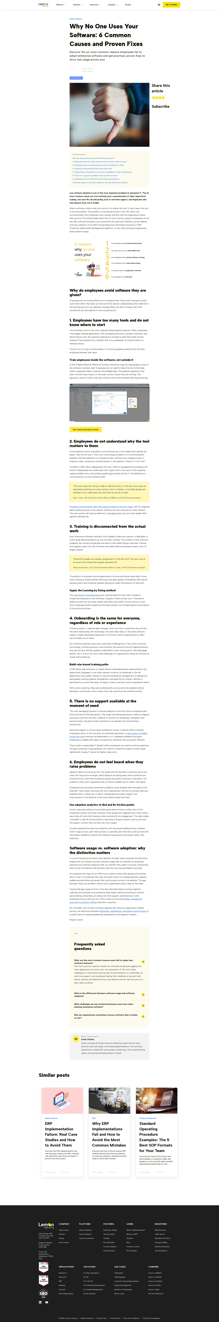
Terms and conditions (131, 1318)
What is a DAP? (132, 1234)
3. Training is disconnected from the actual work (92, 169)
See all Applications (66, 1294)
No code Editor (109, 1242)
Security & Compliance (151, 1318)
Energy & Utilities (161, 1242)
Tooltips (106, 1238)
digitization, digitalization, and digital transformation (123, 911)
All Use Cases (119, 1294)
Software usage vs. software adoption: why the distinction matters (100, 182)
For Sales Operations (91, 1273)
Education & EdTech (162, 1238)
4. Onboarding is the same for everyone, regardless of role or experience (102, 172)
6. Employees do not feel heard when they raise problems (96, 179)
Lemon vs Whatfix (155, 1277)
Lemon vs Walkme (155, 1273)
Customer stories (132, 1247)
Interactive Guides (110, 1230)
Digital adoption (76, 78)
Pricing (61, 1238)
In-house (62, 1290)
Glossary (129, 1238)
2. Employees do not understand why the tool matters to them (98, 165)
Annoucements (109, 1234)
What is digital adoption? (135, 1230)
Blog (128, 1242)
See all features (109, 1251)
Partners (62, 1234)
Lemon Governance (86, 1238)
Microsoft (62, 1277)
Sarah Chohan (87, 69)
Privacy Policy (102, 1318)
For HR (85, 1277)
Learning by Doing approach (87, 595)
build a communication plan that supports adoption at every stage (102, 507)
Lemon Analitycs (85, 1234)
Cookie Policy (115, 1318)
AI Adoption (118, 1273)
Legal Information (86, 1318)
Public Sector (160, 1234)
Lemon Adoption (85, 1230)
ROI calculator (131, 1251)
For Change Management (93, 1290)
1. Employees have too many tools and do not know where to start (99, 162)
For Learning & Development (94, 1285)
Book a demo (64, 1242)
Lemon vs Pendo (154, 1285)
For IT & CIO (88, 1281)
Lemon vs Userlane (155, 1281)
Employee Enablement (122, 1285)
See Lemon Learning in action (86, 429)
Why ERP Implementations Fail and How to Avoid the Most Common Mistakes (109, 1134)
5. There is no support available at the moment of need (95, 175)
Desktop (62, 1285)
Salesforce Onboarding (123, 1290)
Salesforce (63, 1273)
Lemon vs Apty (153, 1290)
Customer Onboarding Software (126, 1281)
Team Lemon (64, 1230)
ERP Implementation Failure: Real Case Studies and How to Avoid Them (61, 1134)
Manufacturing (160, 1230)
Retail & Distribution (162, 1247)
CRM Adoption (119, 1277)
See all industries (161, 1251)
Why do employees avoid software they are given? (93, 158)
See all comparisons (155, 1294)
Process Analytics (110, 1247)
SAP (60, 1281)
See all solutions (89, 1294)
